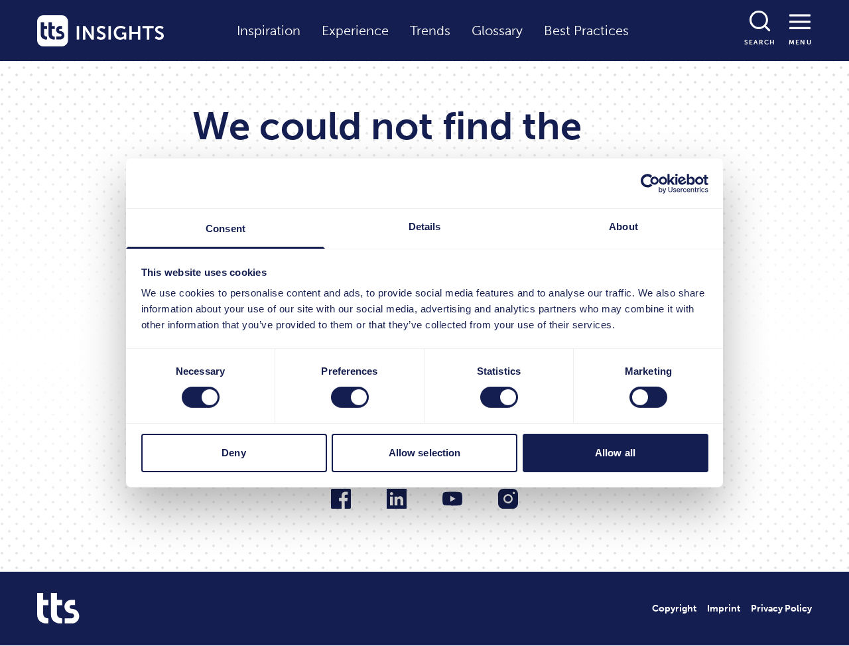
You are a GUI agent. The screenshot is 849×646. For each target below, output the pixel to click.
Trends (430, 30)
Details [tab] (425, 226)
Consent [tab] (225, 228)
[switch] (350, 397)
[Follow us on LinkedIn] (397, 499)
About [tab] (623, 226)
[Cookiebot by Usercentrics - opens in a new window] (650, 183)
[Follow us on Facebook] (341, 499)
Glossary (497, 30)
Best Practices (586, 30)
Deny (233, 452)
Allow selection (425, 452)
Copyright (674, 608)
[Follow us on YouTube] (452, 499)
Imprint (723, 608)
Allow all (615, 452)
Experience (355, 30)
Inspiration (268, 30)
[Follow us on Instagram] (508, 499)
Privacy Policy (781, 608)
